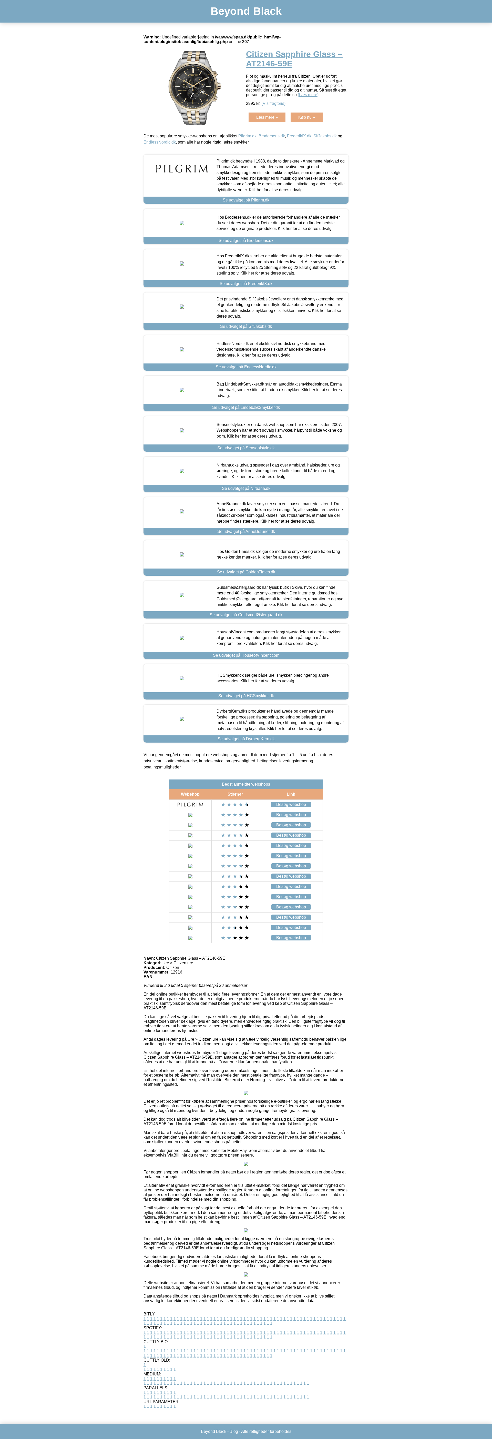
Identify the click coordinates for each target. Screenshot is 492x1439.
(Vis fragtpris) (273, 103)
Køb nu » (306, 117)
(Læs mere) (308, 95)
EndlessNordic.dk (160, 142)
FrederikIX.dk (299, 136)
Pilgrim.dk (247, 136)
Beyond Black (246, 11)
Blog (234, 1431)
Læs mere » (267, 117)
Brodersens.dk (272, 136)
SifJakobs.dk (325, 136)
